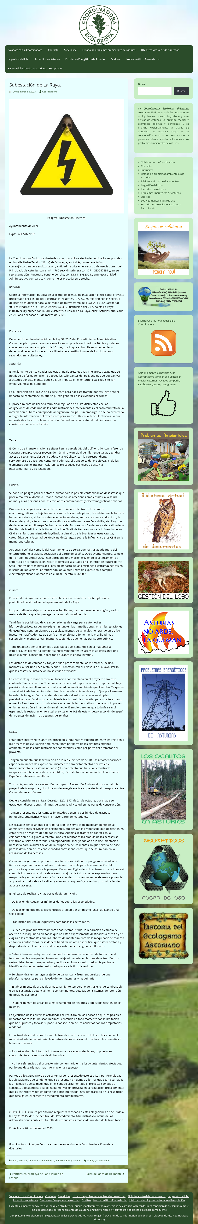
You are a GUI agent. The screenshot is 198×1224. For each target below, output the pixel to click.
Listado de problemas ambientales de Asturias (108, 50)
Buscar (142, 84)
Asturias (23, 1160)
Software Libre (37, 1215)
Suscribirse (70, 50)
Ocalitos (115, 59)
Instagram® (169, 384)
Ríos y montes (73, 1160)
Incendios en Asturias (47, 59)
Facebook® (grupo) (149, 384)
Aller (14, 1160)
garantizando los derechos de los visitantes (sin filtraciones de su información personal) (98, 1215)
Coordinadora (49, 91)
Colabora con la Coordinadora (25, 50)
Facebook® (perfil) (169, 380)
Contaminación (37, 1160)
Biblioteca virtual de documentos (160, 50)
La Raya (91, 1160)
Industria (60, 1160)
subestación (102, 1160)
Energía (50, 1160)
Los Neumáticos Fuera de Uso (143, 59)
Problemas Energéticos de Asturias (85, 59)
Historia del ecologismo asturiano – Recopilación (35, 68)
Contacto (53, 50)
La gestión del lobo (18, 59)
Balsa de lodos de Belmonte (104, 1174)
